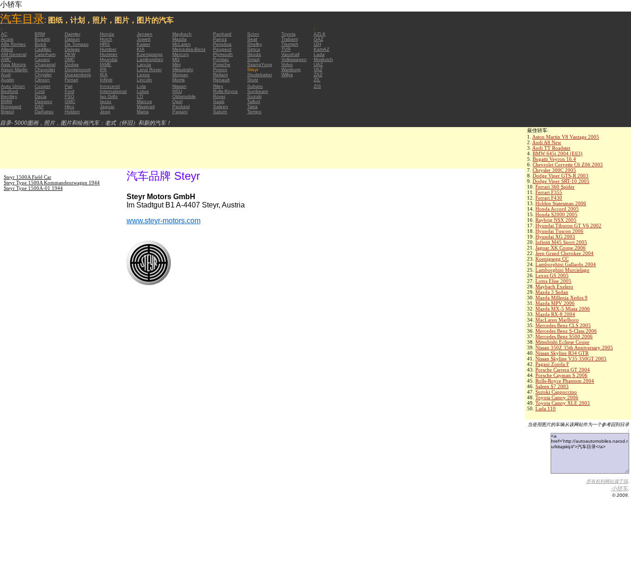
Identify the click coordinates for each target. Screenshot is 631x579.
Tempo (254, 111)
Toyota (288, 34)
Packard (181, 106)
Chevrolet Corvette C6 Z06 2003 (568, 164)
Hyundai (108, 59)
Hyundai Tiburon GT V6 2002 (568, 225)
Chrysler (43, 74)
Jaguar (107, 106)
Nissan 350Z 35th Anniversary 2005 (574, 347)
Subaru (255, 86)
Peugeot (222, 49)
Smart (253, 59)
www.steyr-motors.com (163, 221)
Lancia (144, 64)
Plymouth (223, 54)
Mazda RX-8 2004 (555, 314)
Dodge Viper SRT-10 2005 (561, 181)
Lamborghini (150, 59)
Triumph (289, 44)
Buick (40, 44)
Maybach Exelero (554, 286)
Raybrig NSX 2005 (555, 220)
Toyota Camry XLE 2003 (562, 403)
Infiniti (106, 79)
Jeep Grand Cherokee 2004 (564, 253)
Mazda (179, 39)
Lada (319, 54)
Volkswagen (294, 59)
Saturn (220, 111)
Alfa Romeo (13, 44)
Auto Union (13, 86)
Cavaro (42, 59)
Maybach (182, 34)
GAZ (318, 39)
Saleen (220, 106)
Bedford (9, 91)
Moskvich (323, 59)
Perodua (222, 44)
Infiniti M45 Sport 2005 (561, 242)
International (113, 91)
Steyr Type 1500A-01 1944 (33, 188)
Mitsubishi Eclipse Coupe (562, 342)
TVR (286, 49)
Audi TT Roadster (551, 148)
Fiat (69, 86)
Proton (220, 69)
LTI (140, 96)
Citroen (42, 79)
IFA (103, 69)
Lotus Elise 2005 (553, 281)
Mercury (180, 54)
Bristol (7, 111)
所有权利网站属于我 (607, 481)
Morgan (180, 74)
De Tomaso (77, 44)
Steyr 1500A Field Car (27, 177)
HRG (105, 44)
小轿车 (619, 488)
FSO (69, 96)
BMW (6, 101)
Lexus (143, 74)
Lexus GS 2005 (552, 275)
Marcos (144, 101)
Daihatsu (44, 111)
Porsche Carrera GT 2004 (562, 369)
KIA (141, 49)
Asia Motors (13, 64)
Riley (218, 86)
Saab (218, 101)
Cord (40, 91)
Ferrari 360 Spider (555, 186)
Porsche (222, 64)
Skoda (254, 54)
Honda (107, 34)
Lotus (143, 91)
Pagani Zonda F (552, 364)
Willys (287, 74)
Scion (253, 34)
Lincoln (144, 79)
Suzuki (254, 96)
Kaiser (143, 44)
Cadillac (43, 49)
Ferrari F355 (548, 192)
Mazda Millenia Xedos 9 (561, 297)
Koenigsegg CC (552, 259)
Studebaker (259, 74)
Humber (108, 49)
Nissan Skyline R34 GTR (562, 353)
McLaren (181, 44)
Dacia (41, 96)
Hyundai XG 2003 (555, 236)
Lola (141, 86)
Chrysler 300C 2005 (554, 170)
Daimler (72, 34)
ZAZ (318, 74)
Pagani (180, 111)
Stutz (252, 79)
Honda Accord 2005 (557, 209)
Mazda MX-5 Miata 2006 (562, 308)
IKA (104, 74)
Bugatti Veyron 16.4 (554, 159)
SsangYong (259, 64)
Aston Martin (14, 69)
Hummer (108, 54)
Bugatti (42, 39)
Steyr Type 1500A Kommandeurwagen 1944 (52, 182)
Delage (72, 49)
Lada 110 (545, 408)
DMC (70, 59)
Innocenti (110, 86)
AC (4, 34)
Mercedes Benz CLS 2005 (563, 325)
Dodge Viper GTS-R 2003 (561, 175)
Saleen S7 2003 (552, 386)
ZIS (317, 86)
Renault (221, 79)
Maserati (146, 106)
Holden (72, 111)
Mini (176, 64)
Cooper (42, 86)
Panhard (222, 34)
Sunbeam (257, 91)
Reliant (220, 74)
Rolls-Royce (225, 91)
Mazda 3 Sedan (551, 292)
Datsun (72, 39)
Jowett (144, 39)
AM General (13, 54)
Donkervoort (78, 69)
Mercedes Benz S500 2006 (564, 336)
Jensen (144, 34)
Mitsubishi (182, 69)
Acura (7, 39)
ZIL (317, 79)
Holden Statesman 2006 (560, 203)
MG (176, 59)
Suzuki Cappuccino (556, 392)
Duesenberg (78, 74)
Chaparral (45, 64)
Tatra (252, 106)
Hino (69, 106)
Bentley (9, 96)
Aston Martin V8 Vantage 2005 (565, 137)
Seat (252, 39)
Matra (143, 111)
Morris (178, 79)
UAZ (318, 64)
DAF (39, 106)
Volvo (287, 64)
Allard (7, 49)
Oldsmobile (184, 96)
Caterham (45, 54)
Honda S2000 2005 (556, 214)
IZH (317, 44)
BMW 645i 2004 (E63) (557, 153)
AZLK (320, 34)
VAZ (318, 69)
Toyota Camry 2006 (556, 397)
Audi (6, 74)
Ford (69, 91)
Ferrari (71, 79)
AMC (6, 59)
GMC (70, 101)
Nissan (179, 86)
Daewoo (43, 101)
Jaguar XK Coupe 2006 (560, 247)
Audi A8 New (546, 142)
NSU (177, 91)
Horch (106, 39)
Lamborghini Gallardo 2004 (565, 264)
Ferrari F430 (548, 198)
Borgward (11, 106)
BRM (40, 34)
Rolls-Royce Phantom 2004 (564, 381)
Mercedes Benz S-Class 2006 (566, 331)
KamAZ (321, 49)
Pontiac (221, 59)
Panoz (220, 39)
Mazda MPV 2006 (555, 303)
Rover (219, 96)
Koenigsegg (150, 54)
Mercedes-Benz (189, 49)
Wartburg (291, 69)
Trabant (289, 39)
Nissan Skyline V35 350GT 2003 (571, 358)
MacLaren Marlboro (557, 320)
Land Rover (149, 69)
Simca (253, 49)
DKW (70, 54)
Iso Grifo (109, 96)
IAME (105, 64)
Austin (7, 79)
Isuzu (105, 101)
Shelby (254, 44)
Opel (177, 101)
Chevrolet (45, 69)
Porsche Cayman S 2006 (561, 375)
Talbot (253, 101)
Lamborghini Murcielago (562, 270)
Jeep (105, 111)
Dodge (72, 64)
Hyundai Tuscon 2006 (559, 231)
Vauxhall (290, 54)
